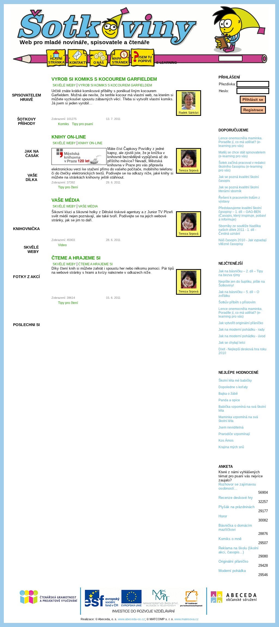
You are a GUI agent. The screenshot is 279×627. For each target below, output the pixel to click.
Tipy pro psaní (82, 124)
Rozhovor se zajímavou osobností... (237, 486)
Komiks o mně (230, 539)
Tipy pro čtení (68, 187)
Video (62, 245)
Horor (223, 516)
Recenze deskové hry (236, 498)
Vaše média (65, 200)
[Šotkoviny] (108, 28)
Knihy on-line (68, 137)
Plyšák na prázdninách (236, 507)
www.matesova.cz (186, 619)
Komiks (63, 124)
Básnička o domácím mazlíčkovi (235, 527)
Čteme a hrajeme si (76, 258)
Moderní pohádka (232, 571)
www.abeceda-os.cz (131, 619)
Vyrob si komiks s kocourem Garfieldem (104, 79)
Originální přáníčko (233, 561)
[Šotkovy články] (237, 29)
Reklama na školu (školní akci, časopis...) (239, 550)
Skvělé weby (64, 85)
